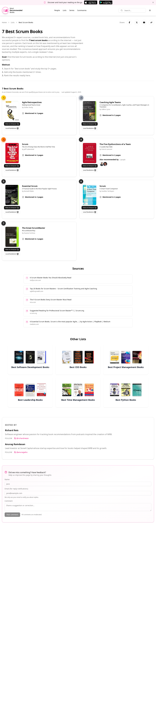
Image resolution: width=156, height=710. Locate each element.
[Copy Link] (151, 22)
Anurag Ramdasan (15, 444)
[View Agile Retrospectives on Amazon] (12, 111)
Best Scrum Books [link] (26, 22)
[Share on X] (136, 22)
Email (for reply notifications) (16, 489)
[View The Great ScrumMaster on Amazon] (12, 237)
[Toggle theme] (150, 10)
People (57, 10)
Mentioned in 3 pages (34, 113)
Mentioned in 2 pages (111, 155)
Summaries (82, 10)
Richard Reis (11, 430)
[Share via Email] (144, 22)
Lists (64, 10)
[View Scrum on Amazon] (12, 153)
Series (71, 10)
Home (4, 22)
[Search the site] (121, 10)
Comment (9, 501)
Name (7, 479)
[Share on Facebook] (129, 22)
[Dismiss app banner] (153, 2)
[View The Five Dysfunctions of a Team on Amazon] (89, 153)
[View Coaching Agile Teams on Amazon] (89, 111)
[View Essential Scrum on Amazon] (12, 195)
